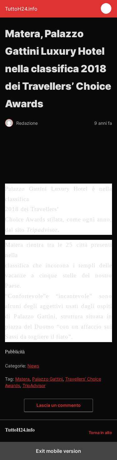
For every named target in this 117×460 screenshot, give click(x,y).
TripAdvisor (34, 385)
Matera (22, 379)
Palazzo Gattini (47, 379)
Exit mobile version (58, 451)
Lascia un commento (59, 405)
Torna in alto (100, 432)
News (33, 365)
